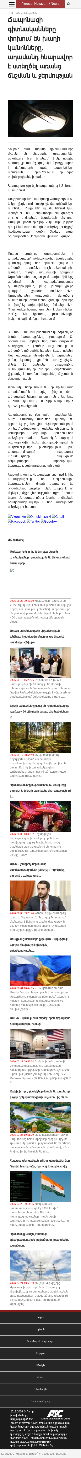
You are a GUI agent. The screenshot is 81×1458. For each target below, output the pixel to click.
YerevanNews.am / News (40, 3)
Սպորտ (40, 1353)
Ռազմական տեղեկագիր (40, 1341)
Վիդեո (40, 1377)
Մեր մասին (40, 1389)
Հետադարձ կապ (40, 1401)
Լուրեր (40, 1317)
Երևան (40, 1329)
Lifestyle (40, 1365)
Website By (46, 1445)
